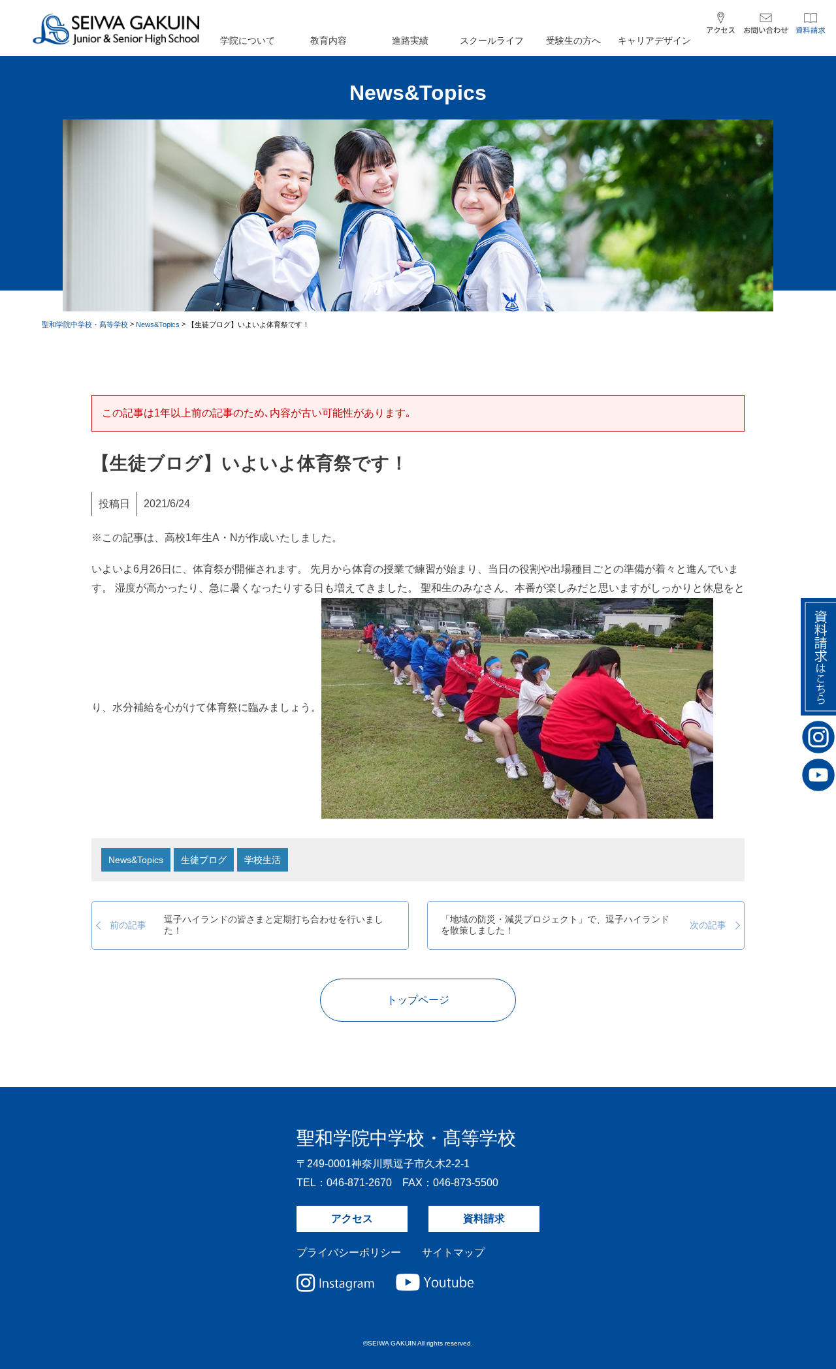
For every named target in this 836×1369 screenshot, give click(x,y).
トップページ (418, 999)
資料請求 (484, 1218)
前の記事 (246, 925)
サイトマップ (453, 1252)
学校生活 (262, 860)
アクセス (352, 1218)
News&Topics (135, 860)
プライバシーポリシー (349, 1252)
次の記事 (583, 925)
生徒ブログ (204, 860)
